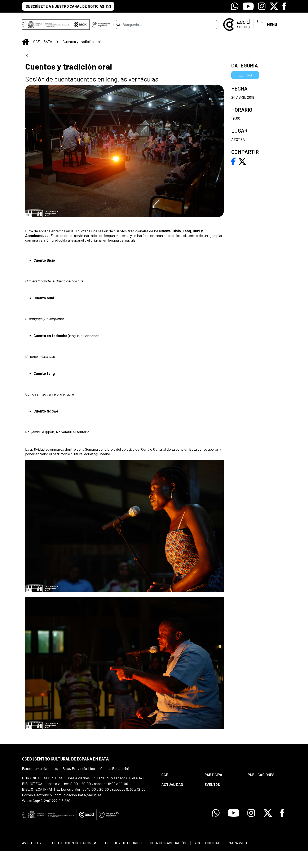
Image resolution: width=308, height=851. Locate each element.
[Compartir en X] (242, 161)
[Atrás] (27, 55)
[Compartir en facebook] (233, 161)
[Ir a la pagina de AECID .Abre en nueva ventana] (80, 24)
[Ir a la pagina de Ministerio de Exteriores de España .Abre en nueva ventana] (46, 24)
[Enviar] (118, 24)
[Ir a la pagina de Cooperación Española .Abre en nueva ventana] (101, 24)
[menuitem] (179, 774)
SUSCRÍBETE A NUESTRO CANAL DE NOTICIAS (65, 6)
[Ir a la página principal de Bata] (243, 24)
